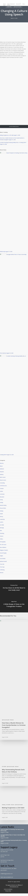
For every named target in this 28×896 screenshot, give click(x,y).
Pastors (1, 536)
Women (1, 572)
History (1, 516)
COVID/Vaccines (3, 485)
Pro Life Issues (3, 544)
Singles (1, 555)
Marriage (2, 527)
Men (1, 530)
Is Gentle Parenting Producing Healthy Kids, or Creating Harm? (14, 841)
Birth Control (2, 477)
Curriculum (2, 494)
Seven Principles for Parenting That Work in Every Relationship (12, 830)
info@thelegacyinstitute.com (7, 873)
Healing (1, 511)
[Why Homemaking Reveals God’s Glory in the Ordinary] (14, 764)
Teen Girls (2, 564)
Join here (2, 856)
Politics (1, 539)
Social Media (2, 558)
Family (1, 499)
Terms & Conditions (8, 889)
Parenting (2, 533)
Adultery (1, 474)
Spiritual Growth (17, 6)
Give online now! (4, 851)
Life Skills (2, 525)
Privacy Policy (8, 890)
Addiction (2, 468)
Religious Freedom (4, 550)
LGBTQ (1, 522)
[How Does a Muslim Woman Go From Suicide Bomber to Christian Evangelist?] (14, 680)
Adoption (2, 471)
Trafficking (2, 569)
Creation (2, 488)
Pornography (2, 541)
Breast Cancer (3, 480)
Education (2, 497)
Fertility (1, 502)
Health (1, 513)
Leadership (9, 6)
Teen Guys (2, 567)
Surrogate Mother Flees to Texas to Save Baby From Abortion (13, 835)
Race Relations (3, 547)
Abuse (1, 466)
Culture (1, 491)
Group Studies (3, 508)
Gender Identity (3, 505)
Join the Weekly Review (14, 126)
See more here (4, 861)
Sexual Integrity (3, 553)
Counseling (2, 482)
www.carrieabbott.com (8, 877)
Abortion (2, 463)
